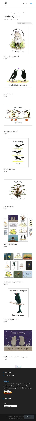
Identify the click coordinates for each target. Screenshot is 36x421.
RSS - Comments (9, 375)
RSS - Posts (8, 372)
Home (5, 13)
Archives (6, 404)
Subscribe (29, 417)
